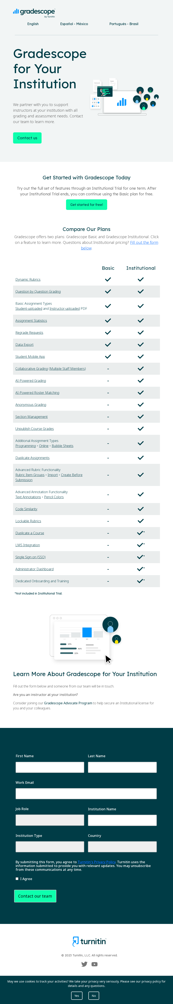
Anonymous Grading (30, 404)
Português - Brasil (123, 24)
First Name (25, 756)
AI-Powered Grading (30, 380)
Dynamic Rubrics (28, 279)
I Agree (26, 878)
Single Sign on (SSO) (30, 557)
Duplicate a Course (29, 533)
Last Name (96, 756)
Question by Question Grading (38, 291)
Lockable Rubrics (28, 521)
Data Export (24, 344)
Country (94, 835)
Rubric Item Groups (30, 474)
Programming (25, 445)
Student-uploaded (28, 308)
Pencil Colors (54, 497)
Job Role (22, 809)
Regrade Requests (29, 332)
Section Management (31, 416)
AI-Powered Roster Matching (37, 392)
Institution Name (102, 809)
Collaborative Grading (31, 368)
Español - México (74, 24)
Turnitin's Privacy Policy (96, 862)
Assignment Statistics (31, 320)
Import (53, 474)
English (33, 24)
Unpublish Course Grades (34, 428)
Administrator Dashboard (34, 569)
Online (44, 445)
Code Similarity (26, 509)
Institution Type (29, 835)
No (94, 996)
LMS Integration (27, 545)
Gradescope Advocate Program (68, 703)
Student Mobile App (30, 356)
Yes (76, 996)
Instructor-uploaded (65, 308)
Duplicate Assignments (32, 457)
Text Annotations (28, 497)
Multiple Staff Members (67, 368)
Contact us (27, 138)
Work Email (25, 782)
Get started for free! (86, 205)
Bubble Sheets (62, 445)
